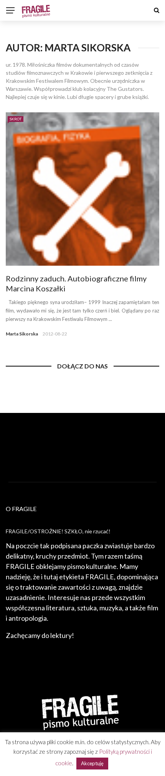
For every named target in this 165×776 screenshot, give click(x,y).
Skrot (15, 119)
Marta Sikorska (22, 334)
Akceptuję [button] (92, 763)
